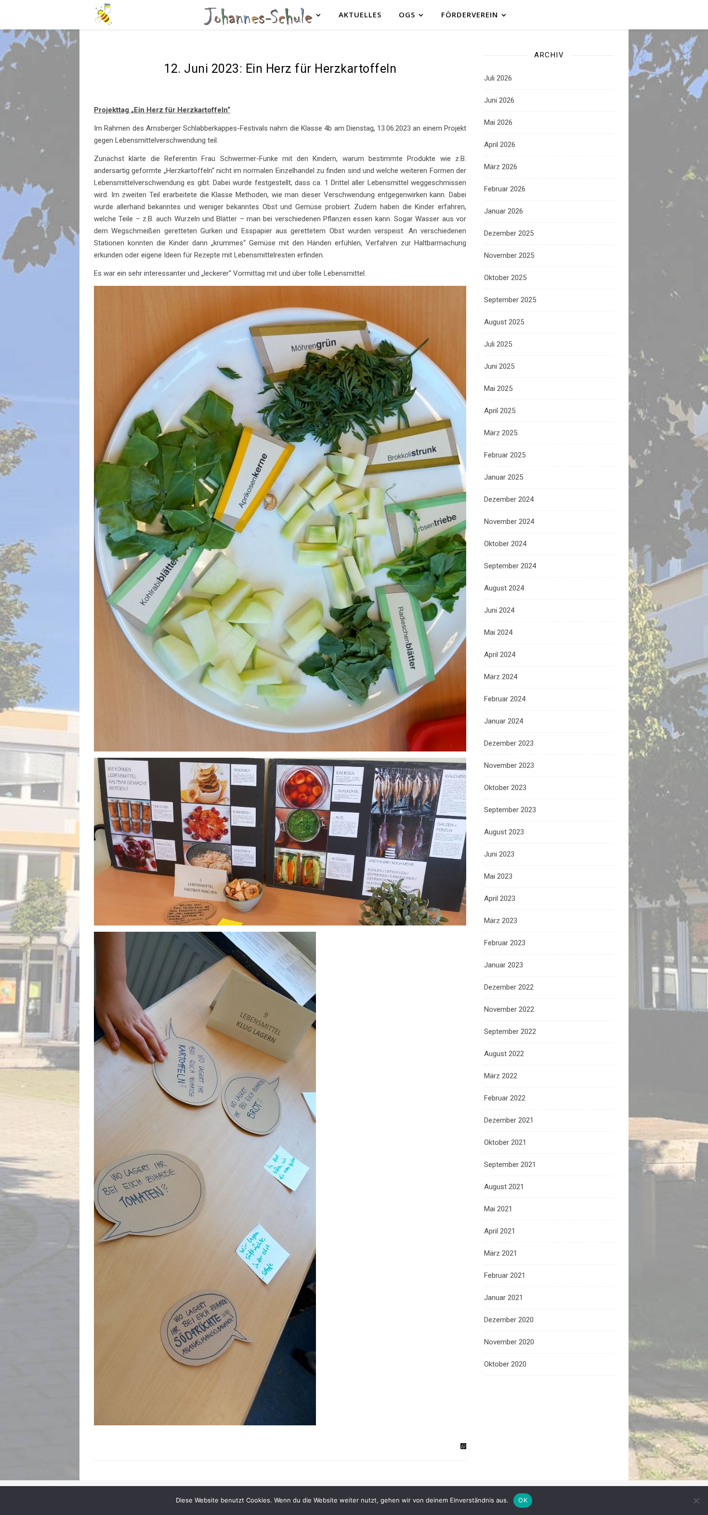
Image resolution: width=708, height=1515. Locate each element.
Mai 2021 (498, 1209)
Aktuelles (360, 14)
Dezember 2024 (509, 499)
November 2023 (509, 765)
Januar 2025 (503, 477)
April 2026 (499, 144)
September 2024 (510, 566)
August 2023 (504, 832)
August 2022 (504, 1053)
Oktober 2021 (505, 1142)
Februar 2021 (504, 1275)
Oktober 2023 (505, 787)
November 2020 (509, 1342)
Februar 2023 (504, 942)
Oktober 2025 (505, 277)
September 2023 (510, 809)
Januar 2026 (503, 211)
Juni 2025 (499, 366)
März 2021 (500, 1253)
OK (522, 1500)
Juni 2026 (499, 100)
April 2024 (499, 654)
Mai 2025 (498, 388)
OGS (407, 14)
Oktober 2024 (505, 543)
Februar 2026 (504, 189)
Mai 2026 (498, 122)
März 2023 (500, 920)
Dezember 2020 (509, 1319)
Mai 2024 (498, 632)
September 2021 (510, 1164)
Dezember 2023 (509, 743)
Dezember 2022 (509, 987)
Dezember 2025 (509, 233)
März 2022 (500, 1076)
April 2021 (499, 1231)
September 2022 (510, 1031)
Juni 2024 (499, 610)
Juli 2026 (498, 78)
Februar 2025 (504, 455)
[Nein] (696, 1500)
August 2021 (504, 1186)
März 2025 (500, 433)
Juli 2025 (498, 344)
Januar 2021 (503, 1297)
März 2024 (500, 676)
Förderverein (469, 14)
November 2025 (509, 255)
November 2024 (509, 521)
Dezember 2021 (509, 1120)
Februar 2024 (504, 699)
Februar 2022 (504, 1098)
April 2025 (499, 410)
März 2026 (500, 166)
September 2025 (510, 299)
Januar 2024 (503, 721)
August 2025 (504, 322)
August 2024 (504, 588)
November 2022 (509, 1009)
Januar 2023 (503, 965)
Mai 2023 (498, 876)
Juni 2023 (499, 854)
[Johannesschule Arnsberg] (103, 15)
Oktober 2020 (505, 1364)
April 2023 (499, 898)
